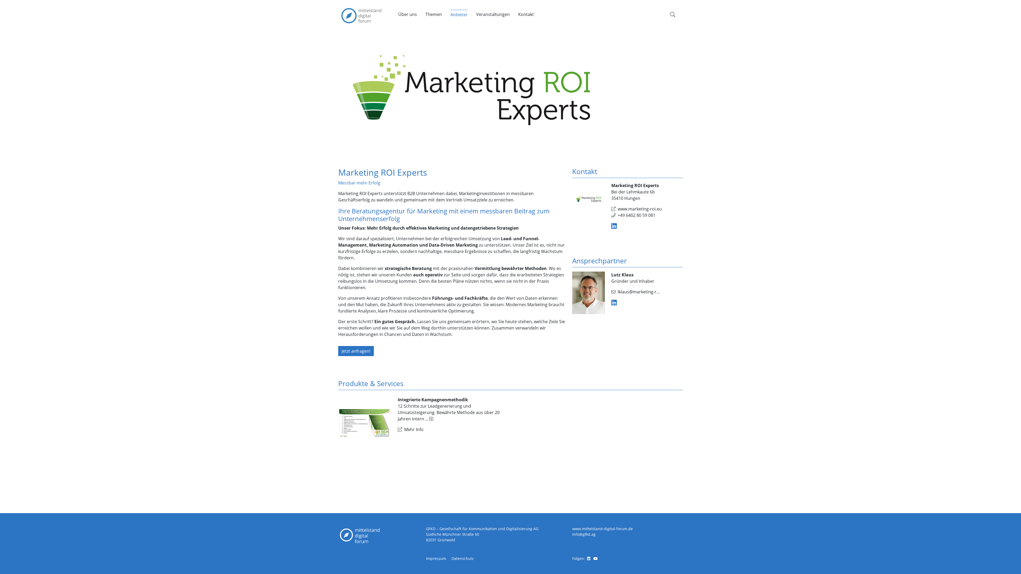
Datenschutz (462, 558)
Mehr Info (414, 429)
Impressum (436, 558)
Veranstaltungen (493, 14)
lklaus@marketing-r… (639, 292)
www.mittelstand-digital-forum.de (602, 528)
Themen (433, 14)
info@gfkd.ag (584, 534)
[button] (672, 14)
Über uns (407, 14)
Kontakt (526, 14)
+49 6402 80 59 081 (636, 215)
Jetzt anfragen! (356, 351)
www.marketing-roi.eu (640, 209)
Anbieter (459, 15)
